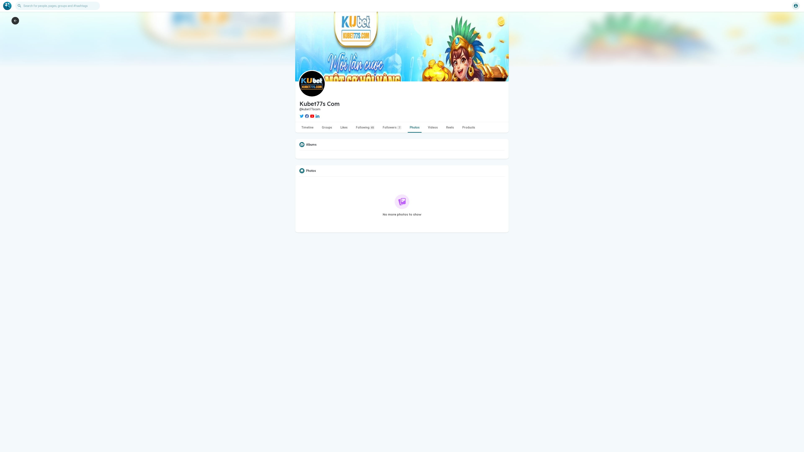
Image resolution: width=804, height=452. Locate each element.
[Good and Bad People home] (7, 6)
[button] (796, 6)
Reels (450, 127)
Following (365, 127)
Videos (433, 127)
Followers (391, 127)
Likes (344, 127)
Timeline (307, 127)
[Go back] (15, 20)
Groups (327, 127)
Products (468, 127)
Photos (415, 127)
